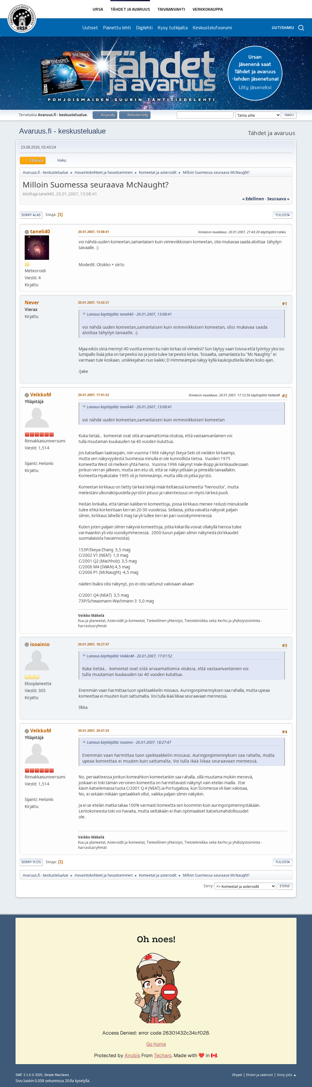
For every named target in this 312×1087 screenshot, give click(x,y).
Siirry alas (31, 215)
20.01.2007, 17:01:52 (93, 394)
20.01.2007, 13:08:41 (93, 231)
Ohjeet (237, 1074)
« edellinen (253, 199)
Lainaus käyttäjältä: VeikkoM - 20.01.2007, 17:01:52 (129, 656)
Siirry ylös (31, 862)
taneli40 (40, 231)
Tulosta (282, 215)
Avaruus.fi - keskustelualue (62, 131)
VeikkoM (40, 394)
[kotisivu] (27, 456)
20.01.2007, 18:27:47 (93, 644)
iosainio (40, 644)
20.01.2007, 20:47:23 (93, 730)
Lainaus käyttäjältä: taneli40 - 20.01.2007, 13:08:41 (129, 314)
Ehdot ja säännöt (259, 1074)
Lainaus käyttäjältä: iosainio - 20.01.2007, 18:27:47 (129, 742)
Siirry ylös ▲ (286, 1074)
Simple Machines (56, 1075)
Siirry (208, 885)
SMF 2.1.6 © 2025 (29, 1075)
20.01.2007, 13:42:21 (93, 302)
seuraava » (278, 199)
